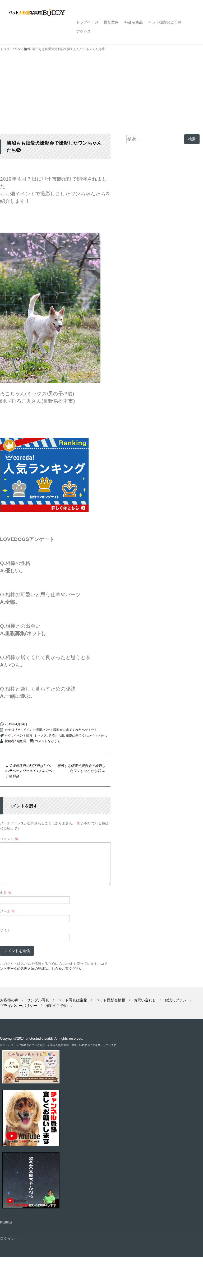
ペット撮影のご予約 (165, 22)
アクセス (83, 31)
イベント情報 (32, 730)
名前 (5, 893)
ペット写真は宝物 (72, 1000)
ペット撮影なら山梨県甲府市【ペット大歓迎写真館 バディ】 (41, 13)
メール (7, 911)
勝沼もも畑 (56, 735)
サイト (5, 930)
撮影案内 (111, 22)
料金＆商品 (133, 22)
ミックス (40, 735)
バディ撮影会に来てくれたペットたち (71, 730)
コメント (9, 839)
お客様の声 (9, 1000)
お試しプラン (175, 1000)
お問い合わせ (145, 1000)
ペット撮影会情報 (110, 1000)
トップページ (87, 22)
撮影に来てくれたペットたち (86, 735)
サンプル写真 (38, 1000)
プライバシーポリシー (18, 1006)
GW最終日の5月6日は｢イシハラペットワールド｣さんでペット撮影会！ (30, 771)
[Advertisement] (101, 95)
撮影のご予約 (56, 1006)
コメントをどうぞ (47, 741)
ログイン (7, 1238)
